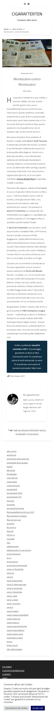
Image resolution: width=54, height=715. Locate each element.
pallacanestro (13, 546)
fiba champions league (17, 516)
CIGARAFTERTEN (27, 16)
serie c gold (12, 596)
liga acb (10, 531)
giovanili (10, 524)
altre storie (17, 29)
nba (8, 543)
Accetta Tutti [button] (38, 708)
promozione (12, 562)
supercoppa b (13, 623)
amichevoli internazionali (18, 459)
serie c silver (12, 600)
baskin (10, 467)
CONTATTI (6, 674)
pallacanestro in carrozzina (19, 550)
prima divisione (14, 554)
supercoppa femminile (17, 626)
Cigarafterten (32, 395)
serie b (10, 577)
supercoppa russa (15, 634)
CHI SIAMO (7, 667)
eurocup (10, 501)
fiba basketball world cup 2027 (20, 512)
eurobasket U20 (14, 497)
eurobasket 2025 (14, 493)
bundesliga (12, 474)
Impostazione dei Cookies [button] (16, 708)
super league (12, 611)
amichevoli (11, 455)
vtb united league (14, 649)
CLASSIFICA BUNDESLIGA (13, 671)
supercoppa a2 (13, 619)
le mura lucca (32, 434)
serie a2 (10, 573)
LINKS (4, 678)
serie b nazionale (14, 588)
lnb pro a (11, 535)
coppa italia (12, 482)
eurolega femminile (15, 508)
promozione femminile (17, 565)
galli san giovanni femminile (26, 430)
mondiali (10, 539)
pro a (9, 558)
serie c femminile (14, 592)
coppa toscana (13, 486)
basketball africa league (17, 463)
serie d (10, 607)
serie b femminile (14, 581)
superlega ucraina (15, 638)
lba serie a (11, 527)
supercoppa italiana (15, 630)
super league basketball (17, 615)
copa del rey (12, 478)
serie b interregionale (16, 584)
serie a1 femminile (15, 569)
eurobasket (12, 489)
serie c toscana (13, 603)
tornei (9, 642)
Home (6, 29)
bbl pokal (11, 470)
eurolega (11, 505)
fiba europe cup (14, 520)
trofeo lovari (12, 645)
